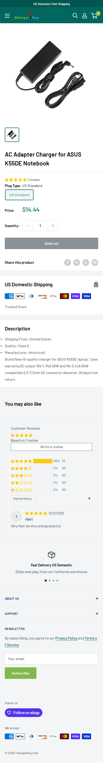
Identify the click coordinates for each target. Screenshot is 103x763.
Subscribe (20, 673)
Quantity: (12, 225)
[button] (16, 179)
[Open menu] (7, 16)
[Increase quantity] (53, 226)
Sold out (51, 243)
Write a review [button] (51, 447)
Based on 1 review (24, 440)
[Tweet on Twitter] (85, 262)
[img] (36, 513)
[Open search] (75, 15)
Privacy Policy (66, 638)
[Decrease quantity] (28, 226)
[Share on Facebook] (67, 262)
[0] (94, 15)
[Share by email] (95, 262)
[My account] (84, 15)
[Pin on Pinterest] (76, 262)
